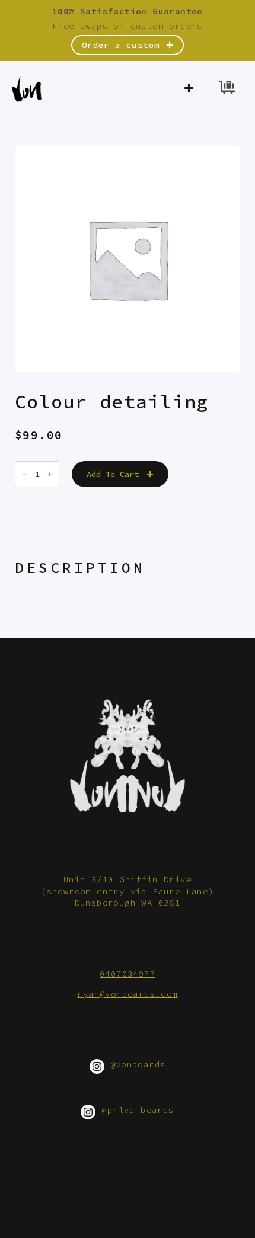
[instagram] (97, 1066)
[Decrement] (24, 474)
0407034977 (127, 973)
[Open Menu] (188, 89)
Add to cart (113, 474)
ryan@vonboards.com (127, 994)
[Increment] (49, 474)
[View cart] (227, 89)
